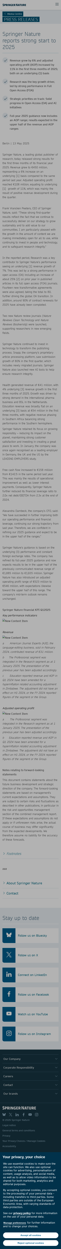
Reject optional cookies (31, 1243)
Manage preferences (14, 1222)
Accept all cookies (30, 1235)
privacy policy (22, 1213)
